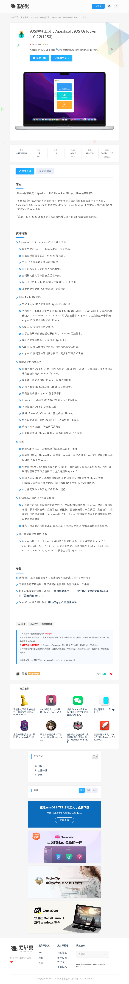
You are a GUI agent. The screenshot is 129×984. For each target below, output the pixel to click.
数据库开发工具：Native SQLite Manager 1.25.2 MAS (104, 737)
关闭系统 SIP (31, 596)
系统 (41, 963)
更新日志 (62, 967)
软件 (35, 18)
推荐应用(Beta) (62, 960)
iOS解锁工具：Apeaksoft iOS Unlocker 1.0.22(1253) (53, 660)
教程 (41, 958)
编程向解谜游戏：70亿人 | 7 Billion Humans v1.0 (51, 737)
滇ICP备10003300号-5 (82, 979)
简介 (39, 766)
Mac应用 (21, 624)
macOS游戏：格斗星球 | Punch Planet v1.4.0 (51, 712)
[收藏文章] (98, 674)
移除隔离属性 (61, 591)
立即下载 (41, 58)
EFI (40, 953)
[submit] (105, 954)
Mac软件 (34, 624)
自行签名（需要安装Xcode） (93, 591)
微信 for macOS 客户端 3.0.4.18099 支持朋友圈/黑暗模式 (77, 712)
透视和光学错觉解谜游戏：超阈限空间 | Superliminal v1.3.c (24, 712)
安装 (39, 775)
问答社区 (62, 953)
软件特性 (42, 770)
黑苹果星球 (25, 18)
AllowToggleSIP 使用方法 (62, 602)
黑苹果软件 (47, 624)
